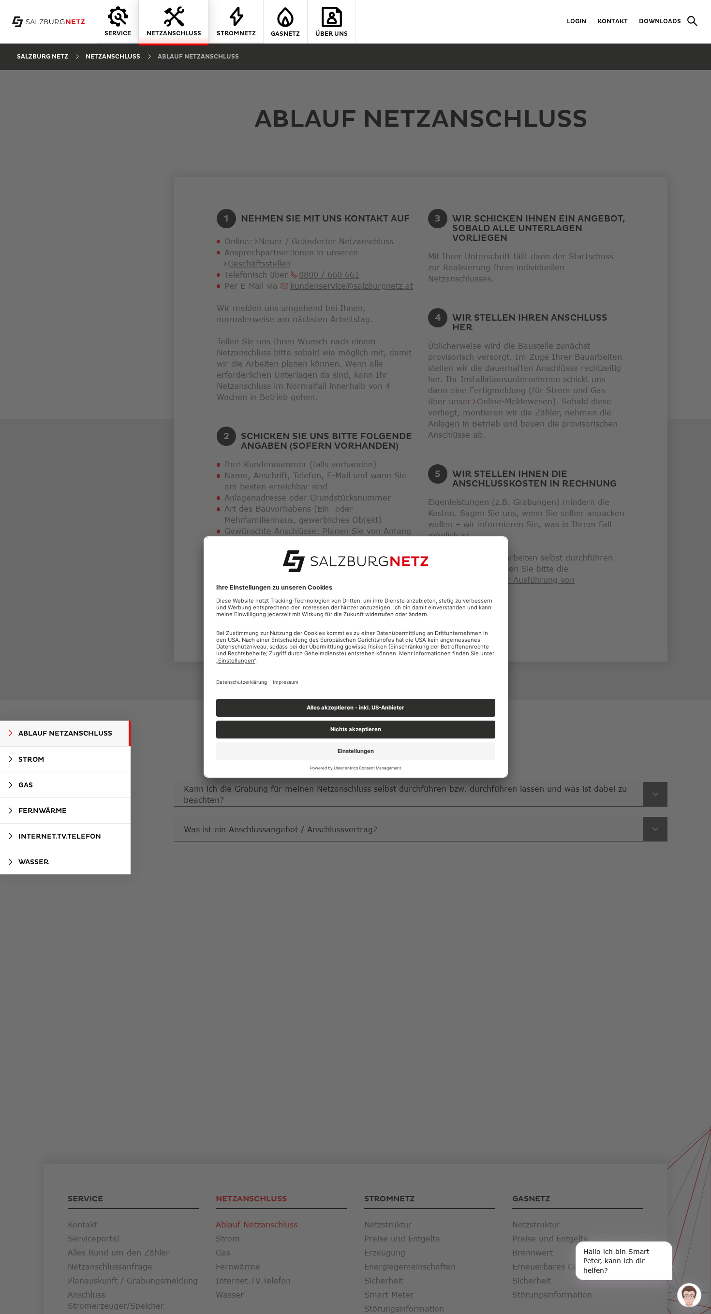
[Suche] (690, 22)
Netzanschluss (113, 56)
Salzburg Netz (42, 56)
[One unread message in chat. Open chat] (689, 1295)
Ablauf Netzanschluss (198, 56)
